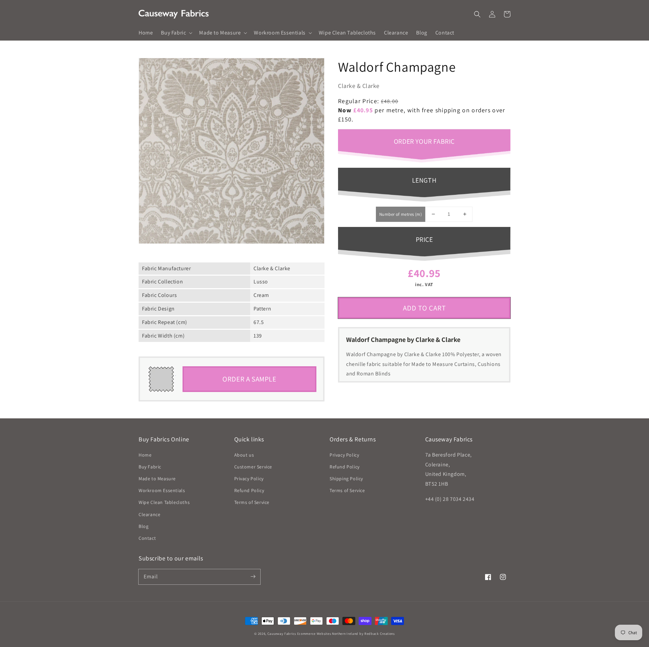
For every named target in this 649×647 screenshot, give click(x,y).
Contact (147, 538)
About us (244, 455)
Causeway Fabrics (281, 633)
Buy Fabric (150, 467)
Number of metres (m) (400, 214)
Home (145, 455)
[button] (477, 14)
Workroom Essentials (162, 490)
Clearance (149, 514)
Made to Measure (157, 479)
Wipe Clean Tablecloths (164, 502)
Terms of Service (252, 502)
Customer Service (253, 467)
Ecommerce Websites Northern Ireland (328, 633)
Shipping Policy (346, 479)
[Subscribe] (252, 576)
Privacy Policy (249, 479)
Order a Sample (249, 379)
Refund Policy (249, 490)
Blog (143, 526)
